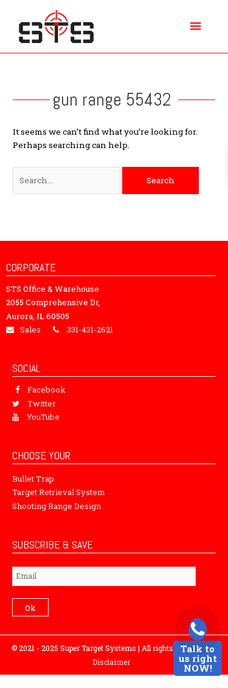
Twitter (41, 403)
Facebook (46, 389)
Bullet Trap (33, 478)
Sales (30, 329)
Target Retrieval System (58, 492)
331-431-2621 (90, 329)
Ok (30, 607)
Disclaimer (111, 662)
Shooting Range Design (56, 506)
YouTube (43, 416)
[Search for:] (67, 180)
